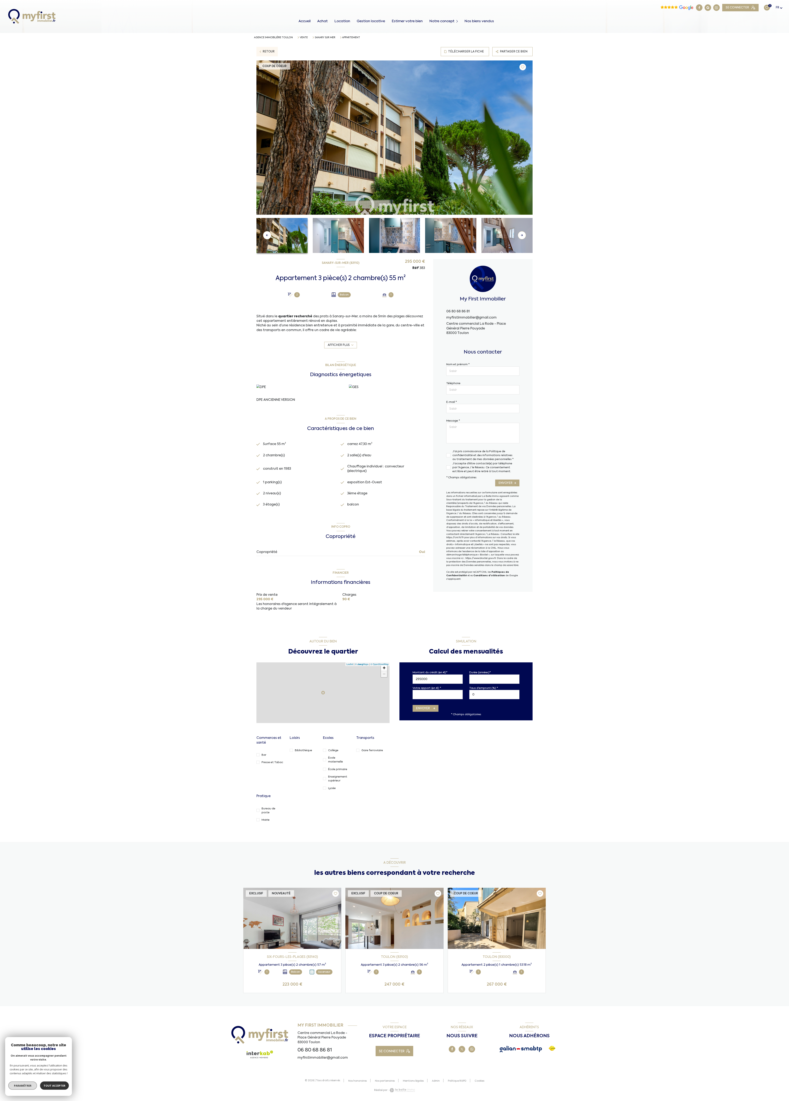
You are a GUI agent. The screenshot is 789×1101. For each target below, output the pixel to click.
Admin (436, 1081)
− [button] (384, 674)
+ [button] (384, 667)
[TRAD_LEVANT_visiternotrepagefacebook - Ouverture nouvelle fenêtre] (699, 7)
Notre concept (441, 21)
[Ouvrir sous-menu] (457, 21)
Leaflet (349, 664)
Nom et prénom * (457, 364)
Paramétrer (22, 1085)
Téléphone (453, 383)
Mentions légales (413, 1081)
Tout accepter (54, 1085)
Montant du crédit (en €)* (430, 672)
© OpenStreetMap (379, 664)
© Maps (362, 664)
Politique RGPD (457, 1081)
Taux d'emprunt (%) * (483, 688)
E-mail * (451, 402)
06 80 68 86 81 (458, 311)
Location (342, 21)
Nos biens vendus (479, 21)
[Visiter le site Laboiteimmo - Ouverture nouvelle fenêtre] (402, 1090)
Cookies (479, 1081)
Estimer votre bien (407, 21)
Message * (453, 421)
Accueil (305, 21)
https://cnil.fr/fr (455, 537)
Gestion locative (371, 21)
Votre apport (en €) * (427, 688)
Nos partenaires (385, 1081)
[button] (522, 235)
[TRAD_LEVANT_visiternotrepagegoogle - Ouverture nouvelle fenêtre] (708, 7)
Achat (322, 21)
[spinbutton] (494, 694)
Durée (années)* (480, 672)
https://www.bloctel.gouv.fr (480, 558)
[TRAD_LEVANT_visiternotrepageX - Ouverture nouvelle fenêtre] (462, 1049)
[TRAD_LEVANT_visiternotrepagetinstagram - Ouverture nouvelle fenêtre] (716, 7)
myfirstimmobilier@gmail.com (471, 317)
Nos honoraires (357, 1081)
